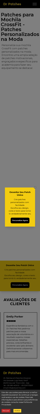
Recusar (6, 411)
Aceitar (17, 411)
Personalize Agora (20, 220)
